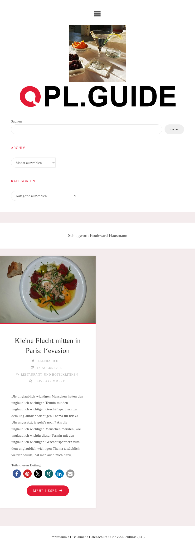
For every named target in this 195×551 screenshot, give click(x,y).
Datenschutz (98, 537)
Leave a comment (49, 381)
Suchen (16, 121)
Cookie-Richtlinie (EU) (127, 537)
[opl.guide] (97, 53)
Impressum (58, 537)
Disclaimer (78, 537)
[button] (17, 473)
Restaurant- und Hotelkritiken (49, 374)
